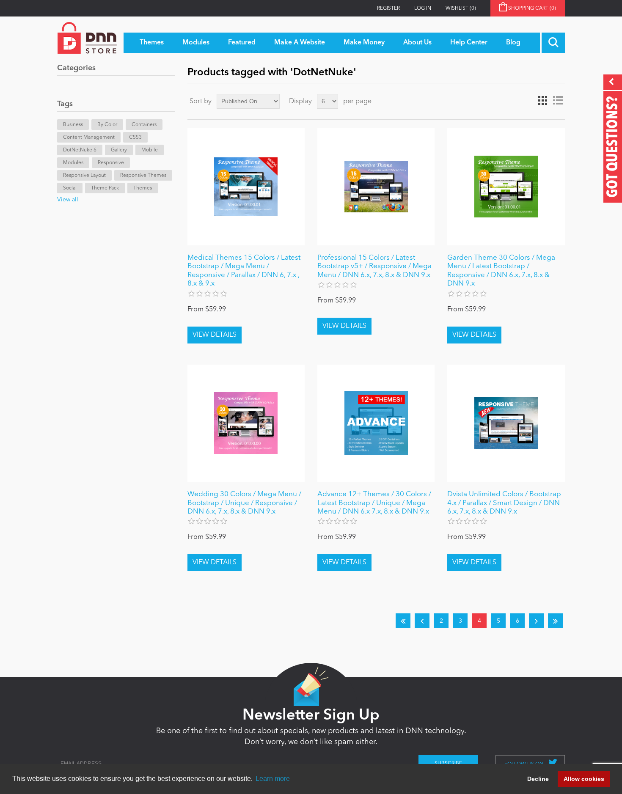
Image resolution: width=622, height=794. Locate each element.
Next (536, 620)
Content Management (89, 137)
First (403, 620)
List (558, 100)
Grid (542, 100)
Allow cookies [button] (584, 778)
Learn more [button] (273, 778)
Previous (422, 620)
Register (388, 8)
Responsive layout (84, 175)
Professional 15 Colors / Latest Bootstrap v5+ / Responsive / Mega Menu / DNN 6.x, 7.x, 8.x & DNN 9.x (374, 266)
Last (555, 620)
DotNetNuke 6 (79, 150)
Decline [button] (538, 778)
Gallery (119, 150)
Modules (73, 162)
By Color (107, 124)
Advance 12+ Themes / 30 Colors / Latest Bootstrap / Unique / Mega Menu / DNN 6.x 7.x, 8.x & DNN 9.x (374, 503)
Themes (142, 188)
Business (73, 124)
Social (70, 188)
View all (67, 200)
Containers (144, 124)
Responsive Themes (143, 175)
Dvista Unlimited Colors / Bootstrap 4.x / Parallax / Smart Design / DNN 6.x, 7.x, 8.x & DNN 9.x (504, 503)
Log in (422, 8)
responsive (111, 162)
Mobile (149, 150)
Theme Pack (105, 188)
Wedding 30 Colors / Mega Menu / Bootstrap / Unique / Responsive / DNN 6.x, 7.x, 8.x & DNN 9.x (244, 503)
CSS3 (135, 137)
